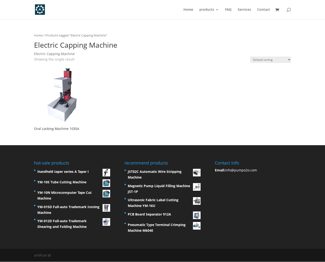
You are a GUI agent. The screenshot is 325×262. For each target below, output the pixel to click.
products (206, 10)
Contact (263, 10)
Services (244, 10)
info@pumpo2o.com (241, 170)
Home (188, 10)
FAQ (228, 10)
